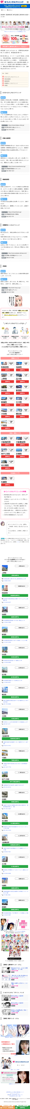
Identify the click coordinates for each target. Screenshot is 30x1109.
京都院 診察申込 (15, 801)
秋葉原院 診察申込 (15, 595)
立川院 (19, 402)
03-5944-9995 (7, 622)
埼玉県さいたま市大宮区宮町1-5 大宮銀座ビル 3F (15, 722)
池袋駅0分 (25, 363)
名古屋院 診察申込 (15, 823)
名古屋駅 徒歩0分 (21, 814)
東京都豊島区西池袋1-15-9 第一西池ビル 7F (14, 620)
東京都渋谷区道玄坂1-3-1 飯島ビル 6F (12, 660)
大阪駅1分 (11, 438)
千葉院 (4, 425)
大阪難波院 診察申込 (15, 845)
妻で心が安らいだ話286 (17, 996)
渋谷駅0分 (11, 387)
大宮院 (4, 414)
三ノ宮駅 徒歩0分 (21, 772)
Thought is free (23, 1101)
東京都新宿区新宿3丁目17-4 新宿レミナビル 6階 (15, 640)
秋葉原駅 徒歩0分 (21, 586)
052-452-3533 (7, 830)
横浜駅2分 (25, 410)
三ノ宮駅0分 (11, 450)
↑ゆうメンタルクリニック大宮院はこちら (15, 31)
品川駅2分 (25, 375)
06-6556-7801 (7, 851)
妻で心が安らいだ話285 (17, 1003)
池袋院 (19, 367)
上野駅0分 (11, 375)
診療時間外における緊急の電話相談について (15, 1092)
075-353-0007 (7, 808)
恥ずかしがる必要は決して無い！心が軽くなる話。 (19, 1010)
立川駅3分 (25, 398)
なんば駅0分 (26, 438)
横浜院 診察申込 (15, 697)
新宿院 (19, 390)
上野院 (4, 379)
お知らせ (10, 10)
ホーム (4, 10)
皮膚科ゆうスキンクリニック (15, 1083)
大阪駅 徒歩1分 (22, 729)
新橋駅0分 (11, 398)
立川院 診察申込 (15, 866)
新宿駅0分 (25, 387)
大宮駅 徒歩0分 (22, 709)
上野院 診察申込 (15, 575)
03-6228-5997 (7, 915)
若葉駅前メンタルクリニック (11, 83)
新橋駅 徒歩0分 (22, 900)
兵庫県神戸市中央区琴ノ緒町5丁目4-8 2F (13, 785)
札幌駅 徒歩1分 (22, 878)
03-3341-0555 (7, 642)
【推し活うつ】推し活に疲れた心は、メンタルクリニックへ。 (19, 976)
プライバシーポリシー (15, 1093)
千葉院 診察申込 (15, 760)
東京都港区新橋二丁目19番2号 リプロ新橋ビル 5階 (15, 913)
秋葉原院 (5, 367)
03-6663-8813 (7, 580)
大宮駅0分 (11, 410)
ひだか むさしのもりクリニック (11, 76)
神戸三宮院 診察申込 (15, 781)
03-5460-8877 (7, 682)
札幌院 (4, 482)
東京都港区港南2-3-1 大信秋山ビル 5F (12, 680)
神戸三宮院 (5, 454)
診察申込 (24, 6)
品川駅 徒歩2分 (22, 667)
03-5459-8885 (7, 662)
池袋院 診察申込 (15, 617)
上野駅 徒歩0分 (22, 566)
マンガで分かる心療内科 (20, 931)
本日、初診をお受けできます (12, 5)
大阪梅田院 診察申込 (15, 738)
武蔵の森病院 (7, 79)
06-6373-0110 (7, 745)
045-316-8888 (7, 704)
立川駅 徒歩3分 (22, 857)
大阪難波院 (20, 442)
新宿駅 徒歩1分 (22, 627)
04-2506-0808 (7, 873)
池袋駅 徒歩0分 (22, 607)
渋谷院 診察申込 (15, 657)
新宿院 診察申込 (15, 637)
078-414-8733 (7, 787)
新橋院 (4, 402)
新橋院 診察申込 (15, 909)
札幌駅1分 (11, 478)
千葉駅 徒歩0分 (22, 750)
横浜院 (19, 414)
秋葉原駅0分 (11, 363)
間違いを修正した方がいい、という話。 (19, 983)
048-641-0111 (6, 724)
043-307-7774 (7, 767)
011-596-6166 (6, 895)
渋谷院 (4, 390)
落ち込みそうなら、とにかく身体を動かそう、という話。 (19, 968)
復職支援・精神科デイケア (10, 1037)
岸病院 (5, 85)
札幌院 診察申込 (15, 888)
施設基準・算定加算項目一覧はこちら (15, 1094)
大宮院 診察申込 (15, 718)
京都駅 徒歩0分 (22, 792)
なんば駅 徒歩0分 (21, 835)
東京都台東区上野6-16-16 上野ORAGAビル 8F (14, 578)
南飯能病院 (7, 81)
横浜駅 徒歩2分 (22, 687)
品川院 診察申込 (15, 677)
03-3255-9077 (7, 602)
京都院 (19, 454)
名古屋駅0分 (11, 462)
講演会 (16, 1055)
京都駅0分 (25, 450)
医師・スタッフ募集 (15, 1069)
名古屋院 (5, 465)
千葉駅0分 (11, 422)
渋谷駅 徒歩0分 (22, 647)
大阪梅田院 (6, 442)
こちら (18, 541)
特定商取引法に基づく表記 (15, 1096)
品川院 (19, 379)
